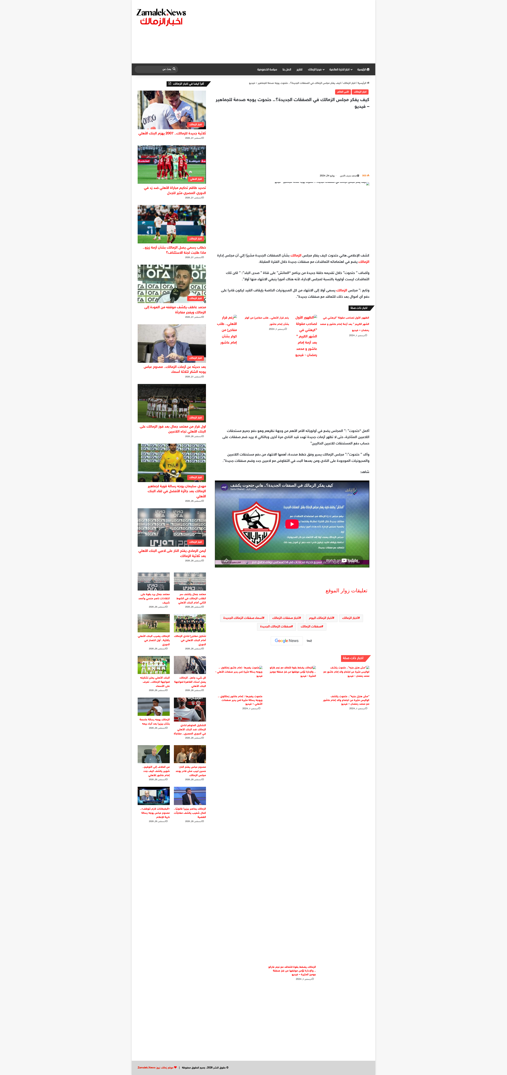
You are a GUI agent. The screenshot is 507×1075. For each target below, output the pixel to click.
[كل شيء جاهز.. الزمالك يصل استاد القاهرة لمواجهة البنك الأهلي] (190, 665)
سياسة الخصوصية (267, 69)
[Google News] (287, 641)
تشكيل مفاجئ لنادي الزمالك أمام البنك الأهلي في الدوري (190, 640)
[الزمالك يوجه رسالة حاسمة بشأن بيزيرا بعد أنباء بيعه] (154, 707)
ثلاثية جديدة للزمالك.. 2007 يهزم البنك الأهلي (172, 133)
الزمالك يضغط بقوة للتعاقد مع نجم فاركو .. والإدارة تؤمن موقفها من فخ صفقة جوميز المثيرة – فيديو (292, 970)
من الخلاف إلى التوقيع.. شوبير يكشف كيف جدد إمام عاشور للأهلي (156, 771)
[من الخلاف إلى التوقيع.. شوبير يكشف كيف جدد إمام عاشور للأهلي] (154, 754)
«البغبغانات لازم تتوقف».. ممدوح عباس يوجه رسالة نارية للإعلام (155, 813)
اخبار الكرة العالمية (339, 69)
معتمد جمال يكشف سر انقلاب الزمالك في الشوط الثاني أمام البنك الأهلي (191, 598)
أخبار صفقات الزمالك (285, 618)
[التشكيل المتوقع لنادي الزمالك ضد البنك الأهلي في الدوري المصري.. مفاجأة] (190, 710)
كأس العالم (343, 92)
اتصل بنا (287, 69)
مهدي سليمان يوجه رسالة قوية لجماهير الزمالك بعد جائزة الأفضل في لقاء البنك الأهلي (177, 491)
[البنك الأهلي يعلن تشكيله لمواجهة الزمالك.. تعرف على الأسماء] (154, 665)
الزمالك (296, 256)
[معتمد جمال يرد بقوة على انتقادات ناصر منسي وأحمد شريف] (154, 581)
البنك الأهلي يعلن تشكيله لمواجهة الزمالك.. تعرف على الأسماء (155, 682)
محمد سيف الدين (348, 175)
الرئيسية (361, 69)
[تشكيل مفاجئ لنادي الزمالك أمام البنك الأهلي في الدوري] (190, 623)
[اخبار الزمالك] (162, 17)
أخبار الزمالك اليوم (321, 618)
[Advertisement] (294, 31)
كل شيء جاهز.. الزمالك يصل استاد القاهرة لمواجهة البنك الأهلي (190, 682)
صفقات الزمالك (311, 627)
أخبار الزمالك (350, 618)
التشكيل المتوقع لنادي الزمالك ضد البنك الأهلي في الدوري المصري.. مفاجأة (190, 729)
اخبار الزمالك (349, 83)
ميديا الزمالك (315, 69)
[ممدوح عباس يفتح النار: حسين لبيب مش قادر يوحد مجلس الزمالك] (190, 754)
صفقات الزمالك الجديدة (275, 627)
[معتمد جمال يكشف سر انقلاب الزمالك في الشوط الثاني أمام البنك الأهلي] (190, 581)
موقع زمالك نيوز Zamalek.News (155, 1067)
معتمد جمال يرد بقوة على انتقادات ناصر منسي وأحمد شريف (154, 598)
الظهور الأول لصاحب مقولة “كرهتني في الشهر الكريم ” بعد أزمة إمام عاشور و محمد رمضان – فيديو (344, 324)
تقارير (299, 69)
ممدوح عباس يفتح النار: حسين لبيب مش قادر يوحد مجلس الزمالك (191, 771)
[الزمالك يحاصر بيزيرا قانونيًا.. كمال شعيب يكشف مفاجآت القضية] (190, 796)
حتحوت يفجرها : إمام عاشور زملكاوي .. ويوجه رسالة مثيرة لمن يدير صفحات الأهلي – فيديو (240, 700)
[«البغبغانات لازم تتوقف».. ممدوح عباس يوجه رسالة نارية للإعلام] (154, 796)
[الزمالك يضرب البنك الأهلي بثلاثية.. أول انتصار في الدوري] (154, 623)
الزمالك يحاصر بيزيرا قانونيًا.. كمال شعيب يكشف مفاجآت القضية (190, 813)
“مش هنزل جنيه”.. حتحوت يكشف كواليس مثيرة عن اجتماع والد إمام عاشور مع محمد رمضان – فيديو (346, 700)
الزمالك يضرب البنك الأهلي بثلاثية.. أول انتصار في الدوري (154, 640)
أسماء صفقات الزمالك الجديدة (243, 618)
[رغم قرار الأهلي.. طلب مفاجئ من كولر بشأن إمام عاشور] (226, 330)
